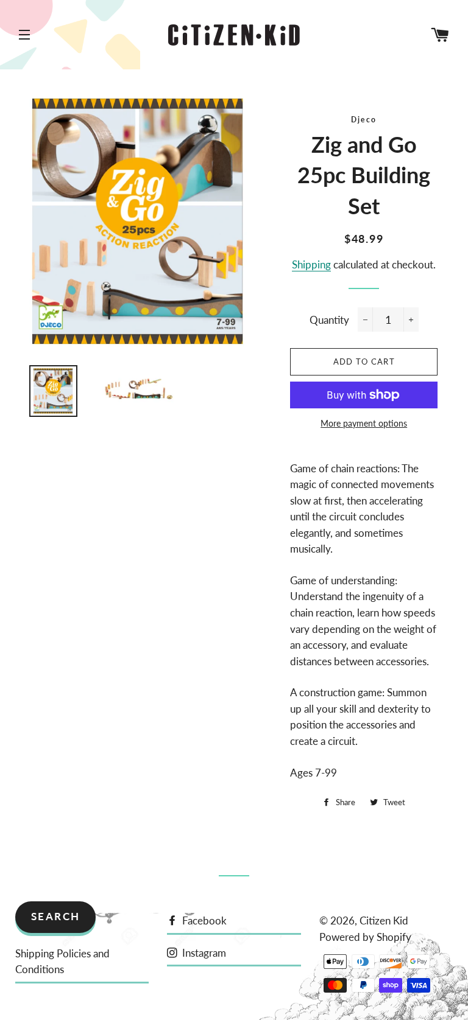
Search (55, 916)
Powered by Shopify (365, 937)
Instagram (203, 952)
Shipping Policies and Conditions (62, 961)
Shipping (311, 264)
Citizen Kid (384, 920)
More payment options (364, 423)
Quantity (329, 319)
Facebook (203, 920)
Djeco (364, 119)
